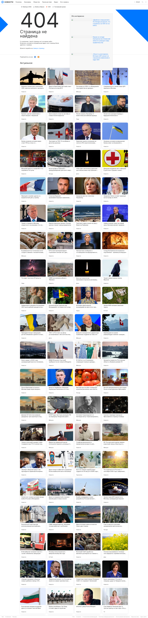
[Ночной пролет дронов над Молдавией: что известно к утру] (60, 299)
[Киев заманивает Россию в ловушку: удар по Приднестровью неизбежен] (115, 573)
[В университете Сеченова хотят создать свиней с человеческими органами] (33, 245)
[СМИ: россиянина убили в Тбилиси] (60, 272)
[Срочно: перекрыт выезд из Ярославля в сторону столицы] (115, 409)
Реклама (15, 616)
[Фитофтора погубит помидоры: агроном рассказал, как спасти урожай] (88, 382)
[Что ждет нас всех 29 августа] (33, 272)
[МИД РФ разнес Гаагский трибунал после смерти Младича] (60, 354)
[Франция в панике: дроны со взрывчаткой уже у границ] (33, 190)
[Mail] (2, 2)
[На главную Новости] (8, 2)
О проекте (78, 616)
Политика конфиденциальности (106, 616)
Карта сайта (143, 616)
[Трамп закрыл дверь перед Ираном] (115, 272)
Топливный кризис (60, 7)
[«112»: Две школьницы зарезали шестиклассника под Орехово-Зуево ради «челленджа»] (88, 163)
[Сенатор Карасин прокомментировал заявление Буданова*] (60, 190)
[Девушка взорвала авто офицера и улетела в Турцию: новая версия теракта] (115, 163)
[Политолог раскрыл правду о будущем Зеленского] (115, 108)
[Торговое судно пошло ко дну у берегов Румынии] (88, 217)
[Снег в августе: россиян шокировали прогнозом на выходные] (115, 518)
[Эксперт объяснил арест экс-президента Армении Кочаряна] (33, 464)
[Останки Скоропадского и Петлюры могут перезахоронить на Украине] (88, 409)
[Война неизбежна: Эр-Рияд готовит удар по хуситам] (60, 601)
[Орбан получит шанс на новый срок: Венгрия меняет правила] (115, 217)
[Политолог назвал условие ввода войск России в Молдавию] (33, 491)
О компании (8, 616)
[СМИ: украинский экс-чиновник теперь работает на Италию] (60, 518)
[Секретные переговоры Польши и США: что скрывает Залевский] (88, 573)
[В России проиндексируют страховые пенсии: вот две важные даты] (60, 245)
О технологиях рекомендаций (90, 616)
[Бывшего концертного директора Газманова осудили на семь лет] (88, 327)
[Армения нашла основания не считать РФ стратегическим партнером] (88, 135)
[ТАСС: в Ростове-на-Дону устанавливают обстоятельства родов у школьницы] (60, 327)
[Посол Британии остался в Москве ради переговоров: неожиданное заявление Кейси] (33, 382)
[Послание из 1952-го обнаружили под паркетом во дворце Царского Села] (88, 80)
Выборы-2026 (27, 7)
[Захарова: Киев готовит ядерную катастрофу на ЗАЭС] (115, 190)
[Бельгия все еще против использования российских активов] (33, 518)
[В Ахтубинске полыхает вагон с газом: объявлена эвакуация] (33, 546)
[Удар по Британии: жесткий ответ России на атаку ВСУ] (60, 80)
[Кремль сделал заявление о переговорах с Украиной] (33, 108)
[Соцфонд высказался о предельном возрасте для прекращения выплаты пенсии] (88, 436)
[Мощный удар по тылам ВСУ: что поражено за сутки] (33, 163)
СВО (49, 7)
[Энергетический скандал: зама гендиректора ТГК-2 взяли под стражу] (33, 436)
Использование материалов (123, 616)
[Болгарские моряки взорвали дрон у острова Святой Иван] (33, 601)
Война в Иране (39, 7)
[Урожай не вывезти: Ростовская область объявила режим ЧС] (115, 354)
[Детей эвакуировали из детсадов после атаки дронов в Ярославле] (115, 382)
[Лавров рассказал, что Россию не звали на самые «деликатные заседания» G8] (60, 573)
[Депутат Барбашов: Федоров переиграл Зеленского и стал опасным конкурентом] (60, 382)
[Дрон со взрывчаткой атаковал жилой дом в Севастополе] (60, 491)
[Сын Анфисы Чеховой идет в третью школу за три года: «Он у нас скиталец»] (115, 601)
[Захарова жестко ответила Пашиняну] (88, 190)
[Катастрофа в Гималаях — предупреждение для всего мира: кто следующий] (60, 163)
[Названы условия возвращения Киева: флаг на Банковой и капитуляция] (115, 135)
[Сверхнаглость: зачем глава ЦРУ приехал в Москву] (115, 80)
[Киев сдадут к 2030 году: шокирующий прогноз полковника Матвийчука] (33, 354)
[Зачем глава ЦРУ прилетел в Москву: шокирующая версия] (115, 491)
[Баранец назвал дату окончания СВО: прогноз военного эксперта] (33, 80)
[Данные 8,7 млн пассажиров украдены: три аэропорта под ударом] (33, 409)
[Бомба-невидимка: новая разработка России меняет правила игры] (88, 491)
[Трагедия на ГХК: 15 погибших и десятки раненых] (60, 135)
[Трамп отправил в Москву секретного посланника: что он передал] (33, 217)
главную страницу (38, 48)
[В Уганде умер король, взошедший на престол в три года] (88, 299)
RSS (73, 616)
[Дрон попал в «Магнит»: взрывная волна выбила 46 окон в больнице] (60, 464)
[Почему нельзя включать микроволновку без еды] (60, 546)
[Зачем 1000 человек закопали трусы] (115, 299)
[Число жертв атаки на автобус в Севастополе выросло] (60, 108)
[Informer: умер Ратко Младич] (88, 601)
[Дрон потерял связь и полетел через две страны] (88, 518)
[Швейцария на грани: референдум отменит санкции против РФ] (115, 327)
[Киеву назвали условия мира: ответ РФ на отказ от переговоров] (33, 135)
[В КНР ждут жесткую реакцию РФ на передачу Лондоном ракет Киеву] (60, 409)
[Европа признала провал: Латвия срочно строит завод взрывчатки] (60, 217)
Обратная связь (135, 616)
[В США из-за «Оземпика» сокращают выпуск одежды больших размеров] (88, 354)
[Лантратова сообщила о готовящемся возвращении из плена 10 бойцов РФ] (88, 245)
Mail (3, 616)
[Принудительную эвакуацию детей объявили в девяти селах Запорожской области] (33, 327)
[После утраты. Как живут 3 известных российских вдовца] (88, 108)
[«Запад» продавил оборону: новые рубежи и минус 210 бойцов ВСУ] (33, 573)
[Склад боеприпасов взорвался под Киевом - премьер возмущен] (115, 245)
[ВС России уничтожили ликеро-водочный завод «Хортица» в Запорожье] (115, 436)
